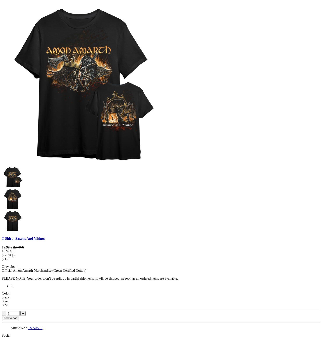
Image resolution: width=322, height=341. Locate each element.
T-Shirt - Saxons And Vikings (23, 238)
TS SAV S (35, 328)
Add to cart (11, 318)
